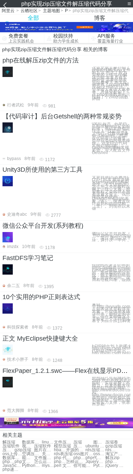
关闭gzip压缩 (48, 454)
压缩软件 (11, 446)
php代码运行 (79, 458)
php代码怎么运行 (95, 458)
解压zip (112, 458)
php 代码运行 (63, 458)
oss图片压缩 (83, 454)
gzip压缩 (113, 446)
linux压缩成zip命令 (48, 442)
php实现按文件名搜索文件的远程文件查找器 (111, 462)
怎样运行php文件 (75, 462)
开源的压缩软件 (75, 450)
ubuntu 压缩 (95, 446)
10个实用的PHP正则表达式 (41, 297)
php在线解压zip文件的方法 (40, 60)
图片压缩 (99, 442)
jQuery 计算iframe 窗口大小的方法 (115, 466)
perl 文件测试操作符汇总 (63, 466)
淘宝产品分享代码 (115, 454)
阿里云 (8, 10)
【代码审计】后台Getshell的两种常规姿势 (62, 116)
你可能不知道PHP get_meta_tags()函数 (83, 466)
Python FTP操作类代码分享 (99, 466)
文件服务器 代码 (44, 458)
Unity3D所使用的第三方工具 (42, 169)
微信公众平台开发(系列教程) (42, 225)
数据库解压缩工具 (31, 442)
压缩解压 (79, 446)
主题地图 (51, 10)
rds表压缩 (111, 450)
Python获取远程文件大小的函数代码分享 (31, 466)
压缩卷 (111, 442)
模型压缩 (62, 446)
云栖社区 (29, 10)
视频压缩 (28, 446)
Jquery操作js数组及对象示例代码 (95, 462)
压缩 (77, 442)
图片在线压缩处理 (44, 450)
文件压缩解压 (63, 442)
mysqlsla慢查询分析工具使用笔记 (48, 466)
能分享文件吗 (28, 458)
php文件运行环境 (60, 462)
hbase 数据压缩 (60, 450)
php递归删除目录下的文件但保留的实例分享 (12, 470)
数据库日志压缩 (12, 458)
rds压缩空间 (95, 450)
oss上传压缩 (12, 454)
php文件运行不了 (8, 462)
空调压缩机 (31, 454)
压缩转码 (8, 450)
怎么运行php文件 (44, 462)
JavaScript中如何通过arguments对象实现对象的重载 (12, 466)
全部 (33, 18)
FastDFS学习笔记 (27, 257)
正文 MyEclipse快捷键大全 (40, 338)
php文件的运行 (24, 462)
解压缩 (8, 442)
